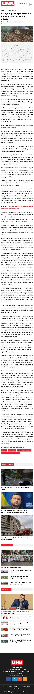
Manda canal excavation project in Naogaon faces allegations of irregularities (19, 577)
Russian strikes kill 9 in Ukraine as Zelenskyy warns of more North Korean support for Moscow (15, 512)
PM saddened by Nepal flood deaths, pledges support (20, 617)
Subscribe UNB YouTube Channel (13, 447)
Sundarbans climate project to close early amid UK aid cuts (20, 583)
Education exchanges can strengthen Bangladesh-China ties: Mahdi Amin (16, 612)
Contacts (16, 688)
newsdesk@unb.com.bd (17, 675)
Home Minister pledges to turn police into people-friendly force (20, 623)
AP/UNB (6, 23)
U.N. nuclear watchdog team (10, 453)
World (8, 10)
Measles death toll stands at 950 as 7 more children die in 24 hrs (20, 635)
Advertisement (25, 686)
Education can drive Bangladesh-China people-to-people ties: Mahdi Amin (20, 629)
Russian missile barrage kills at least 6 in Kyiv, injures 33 (16, 488)
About (5, 686)
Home (2, 10)
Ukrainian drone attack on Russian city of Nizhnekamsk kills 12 (14, 538)
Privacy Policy (13, 686)
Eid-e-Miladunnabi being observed (11, 567)
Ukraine (4, 450)
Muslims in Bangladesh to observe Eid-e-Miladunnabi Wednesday (20, 571)
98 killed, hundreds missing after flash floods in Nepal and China (20, 641)
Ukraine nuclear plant (24, 450)
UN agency (12, 450)
